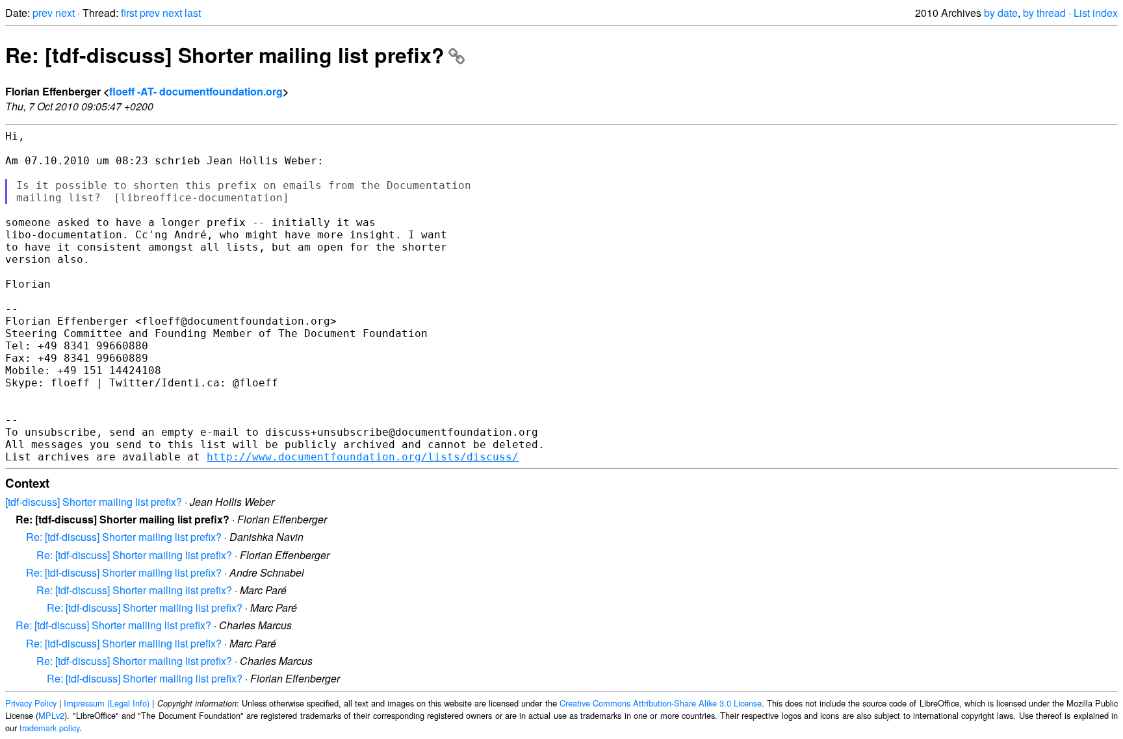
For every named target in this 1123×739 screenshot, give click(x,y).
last (193, 12)
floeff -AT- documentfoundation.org (196, 91)
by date (1001, 12)
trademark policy (49, 727)
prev (42, 12)
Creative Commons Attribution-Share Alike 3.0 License (661, 703)
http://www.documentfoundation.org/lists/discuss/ (363, 457)
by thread (1044, 12)
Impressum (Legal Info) (106, 703)
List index (1096, 12)
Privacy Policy (31, 703)
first (129, 12)
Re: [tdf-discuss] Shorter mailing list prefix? (225, 54)
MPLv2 (51, 715)
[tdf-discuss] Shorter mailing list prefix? (93, 501)
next (65, 12)
